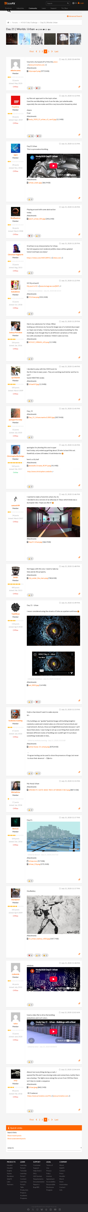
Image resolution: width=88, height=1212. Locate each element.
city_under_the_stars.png (38, 578)
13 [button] (51, 47)
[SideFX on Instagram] (37, 1209)
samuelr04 (15, 505)
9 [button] (44, 47)
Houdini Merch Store (62, 1179)
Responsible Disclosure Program (50, 1187)
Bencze (15, 829)
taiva (16, 1023)
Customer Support (36, 1166)
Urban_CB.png (34, 864)
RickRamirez (15, 218)
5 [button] (37, 47)
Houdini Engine (9, 1169)
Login (82, 3)
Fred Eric (15, 107)
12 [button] (49, 47)
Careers (62, 1171)
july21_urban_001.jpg (37, 219)
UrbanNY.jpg (34, 384)
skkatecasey (16, 70)
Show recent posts (14, 1135)
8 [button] (42, 47)
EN (75, 3)
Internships (63, 1184)
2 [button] (32, 47)
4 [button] (35, 47)
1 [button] (30, 47)
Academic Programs (23, 1196)
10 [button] (46, 47)
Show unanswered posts (16, 1138)
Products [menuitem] (8, 8)
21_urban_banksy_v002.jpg (39, 939)
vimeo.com (57, 258)
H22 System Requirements (38, 1177)
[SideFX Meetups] (46, 1209)
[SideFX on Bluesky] (42, 1209)
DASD (15, 577)
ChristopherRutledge (15, 456)
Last (56, 51)
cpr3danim (15, 378)
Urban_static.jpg (35, 182)
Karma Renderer (10, 1174)
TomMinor (15, 614)
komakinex (15, 292)
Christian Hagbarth (15, 254)
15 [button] (54, 47)
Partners (10, 1184)
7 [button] (40, 47)
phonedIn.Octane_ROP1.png (40, 465)
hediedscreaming (15, 721)
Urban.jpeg (33, 1087)
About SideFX (61, 1166)
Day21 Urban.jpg (35, 542)
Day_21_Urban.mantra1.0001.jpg (42, 417)
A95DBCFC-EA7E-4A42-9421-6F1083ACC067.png (49, 790)
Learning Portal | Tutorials (23, 1168)
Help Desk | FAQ (37, 1172)
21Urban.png (34, 297)
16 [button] (56, 47)
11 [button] (47, 47)
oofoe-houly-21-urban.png (39, 747)
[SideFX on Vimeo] (51, 1209)
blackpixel (15, 900)
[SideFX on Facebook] (28, 1209)
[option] (12, 39)
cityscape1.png (34, 71)
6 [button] (39, 47)
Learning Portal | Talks (23, 1184)
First (32, 51)
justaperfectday (15, 420)
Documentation (38, 1182)
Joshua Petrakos (15, 332)
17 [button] (58, 47)
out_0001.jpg (34, 685)
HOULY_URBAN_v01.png (39, 342)
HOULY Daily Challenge (29, 23)
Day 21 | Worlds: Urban (49, 23)
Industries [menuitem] (20, 8)
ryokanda (15, 974)
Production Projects (24, 1191)
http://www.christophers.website (39, 471)
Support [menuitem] (53, 8)
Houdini (9, 1165)
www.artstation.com (36, 65)
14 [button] (53, 47)
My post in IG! (32, 286)
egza (16, 155)
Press (61, 1173)
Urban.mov (33, 861)
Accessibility (50, 1182)
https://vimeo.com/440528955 (39, 258)
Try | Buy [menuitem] (64, 8)
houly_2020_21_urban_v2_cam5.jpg (42, 119)
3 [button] (34, 47)
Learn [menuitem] (44, 8)
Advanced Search (75, 16)
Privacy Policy (48, 1172)
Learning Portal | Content (23, 1176)
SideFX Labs (9, 1180)
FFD (15, 1081)
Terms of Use (49, 1166)
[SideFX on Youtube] (55, 1209)
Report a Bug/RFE (36, 1185)
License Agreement (50, 1177)
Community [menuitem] (33, 8)
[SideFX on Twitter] (33, 1209)
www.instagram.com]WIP (49, 286)
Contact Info (62, 1188)
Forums (15, 23)
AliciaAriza (15, 792)
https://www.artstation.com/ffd (39, 1096)
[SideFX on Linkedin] (60, 1209)
